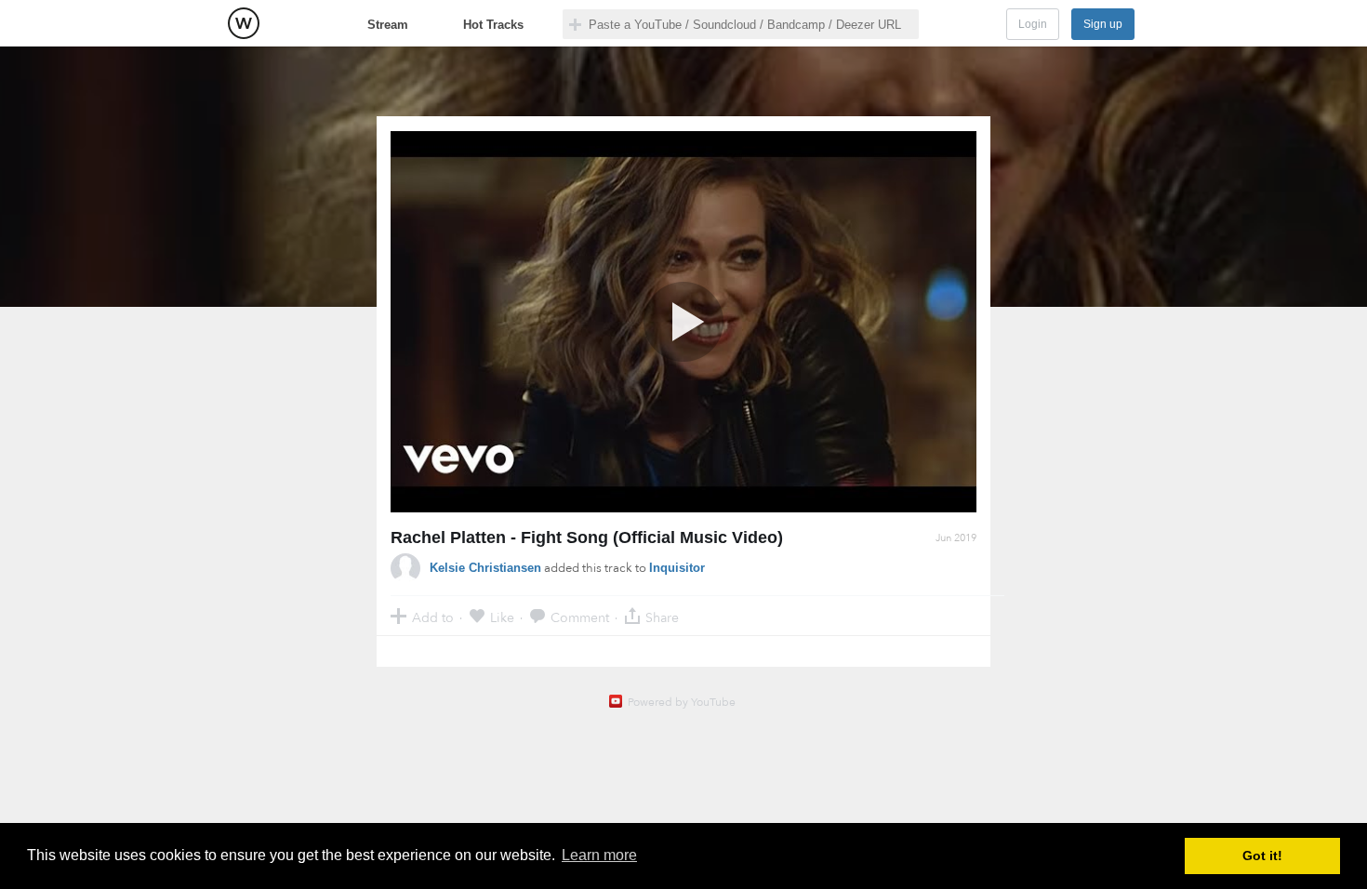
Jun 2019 (956, 538)
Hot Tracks (493, 25)
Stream (387, 25)
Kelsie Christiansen (485, 568)
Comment (580, 617)
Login (1032, 24)
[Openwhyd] (243, 23)
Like (502, 617)
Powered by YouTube (682, 702)
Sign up (1102, 24)
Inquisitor (677, 568)
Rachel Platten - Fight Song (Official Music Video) (587, 537)
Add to (433, 617)
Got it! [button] (1262, 855)
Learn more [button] (599, 855)
